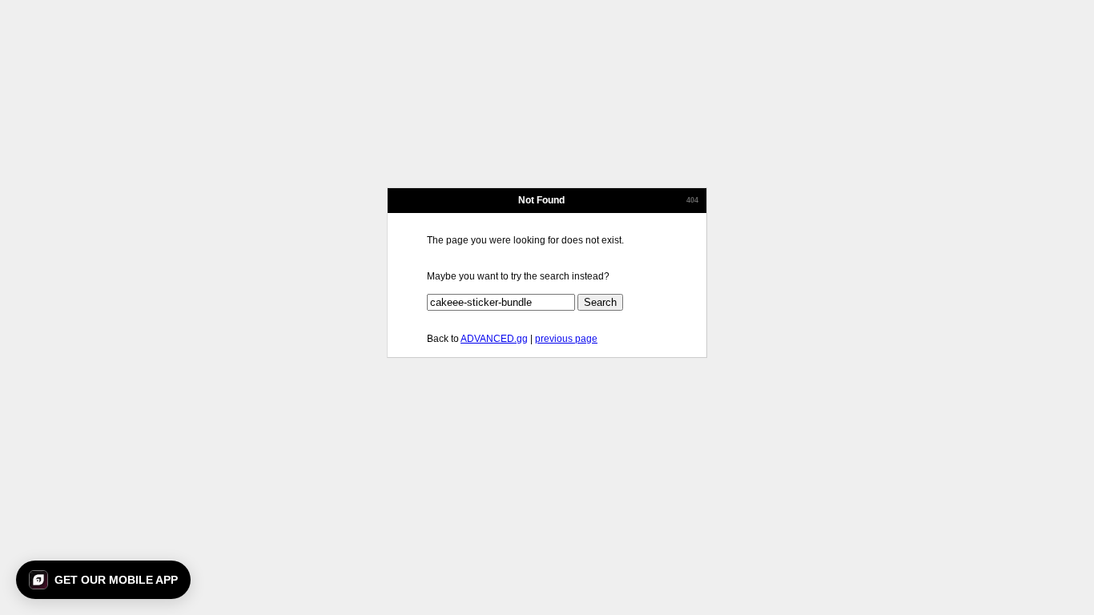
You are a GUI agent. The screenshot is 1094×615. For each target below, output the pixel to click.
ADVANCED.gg (494, 338)
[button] (103, 580)
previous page (566, 338)
